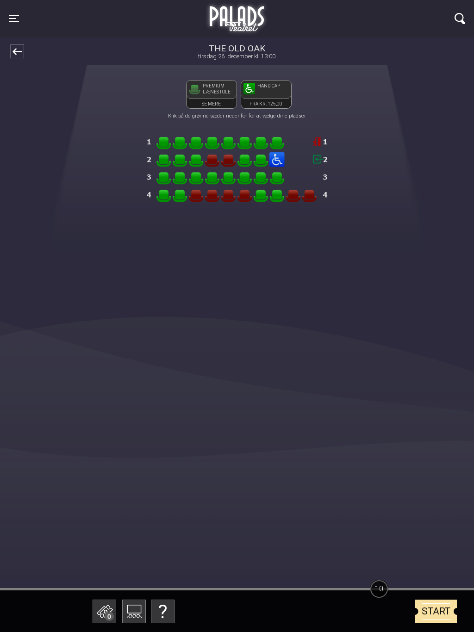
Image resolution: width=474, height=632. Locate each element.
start (436, 611)
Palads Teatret (237, 13)
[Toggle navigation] (460, 18)
